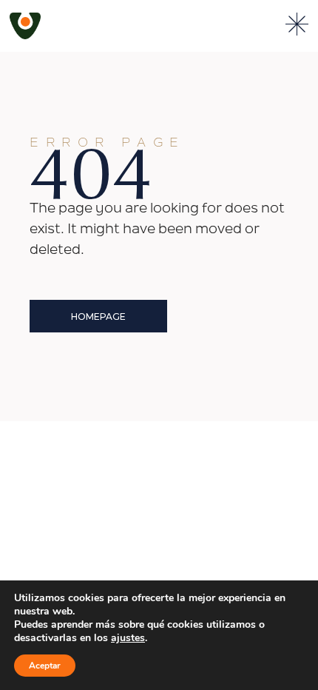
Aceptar (45, 665)
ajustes (128, 638)
